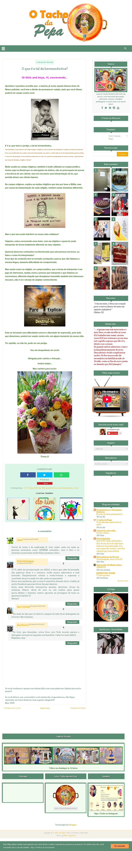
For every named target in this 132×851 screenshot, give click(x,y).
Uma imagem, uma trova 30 (109, 559)
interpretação (66, 488)
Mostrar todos (123, 581)
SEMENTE (101, 567)
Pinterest (45, 135)
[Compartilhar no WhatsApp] (61, 474)
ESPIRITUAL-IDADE (105, 573)
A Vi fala (28, 488)
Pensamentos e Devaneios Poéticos (109, 511)
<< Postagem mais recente (12, 708)
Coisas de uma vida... (106, 530)
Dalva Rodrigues (25, 561)
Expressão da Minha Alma (109, 565)
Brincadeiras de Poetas (107, 557)
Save (46, 483)
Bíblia (37, 488)
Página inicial (45, 708)
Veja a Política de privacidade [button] (43, 847)
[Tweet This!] (44, 474)
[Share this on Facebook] (28, 474)
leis (77, 488)
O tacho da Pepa (104, 520)
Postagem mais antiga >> (78, 708)
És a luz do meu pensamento (109, 514)
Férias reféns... (103, 533)
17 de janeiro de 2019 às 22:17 (25, 563)
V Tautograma (103, 575)
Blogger (73, 824)
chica (19, 540)
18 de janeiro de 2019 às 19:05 (37, 606)
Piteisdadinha (103, 538)
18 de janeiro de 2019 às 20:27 (36, 624)
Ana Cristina (23, 607)
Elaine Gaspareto (70, 835)
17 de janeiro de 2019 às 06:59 (30, 539)
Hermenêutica (49, 488)
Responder (72, 558)
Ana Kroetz (23, 625)
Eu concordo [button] (120, 846)
